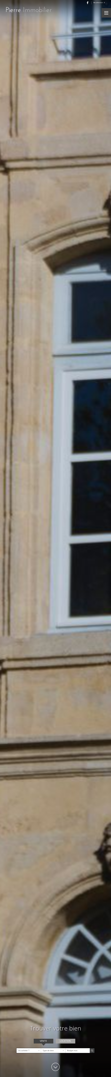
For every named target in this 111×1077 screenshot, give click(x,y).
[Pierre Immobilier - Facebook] (87, 2)
